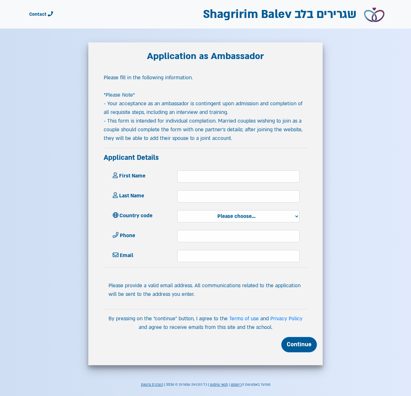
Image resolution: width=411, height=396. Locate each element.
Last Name (131, 195)
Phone (126, 235)
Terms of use (244, 318)
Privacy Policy (286, 318)
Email (125, 255)
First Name (131, 175)
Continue (299, 344)
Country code (135, 215)
